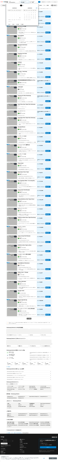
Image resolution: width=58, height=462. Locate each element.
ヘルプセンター (22, 450)
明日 (13, 24)
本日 (9, 24)
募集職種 (2, 451)
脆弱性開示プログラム (23, 447)
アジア (12, 432)
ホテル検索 (8, 432)
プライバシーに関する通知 (24, 443)
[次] (36, 8)
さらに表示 (8, 390)
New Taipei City (19, 432)
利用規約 (21, 440)
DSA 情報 (21, 444)
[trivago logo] (4, 1)
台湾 (14, 432)
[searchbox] (14, 2)
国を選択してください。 (4, 439)
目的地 (10, 1)
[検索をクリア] (19, 2)
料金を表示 (47, 16)
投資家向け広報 (3, 452)
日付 (21, 5)
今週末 (18, 24)
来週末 (22, 24)
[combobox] (15, 2)
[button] (14, 2)
